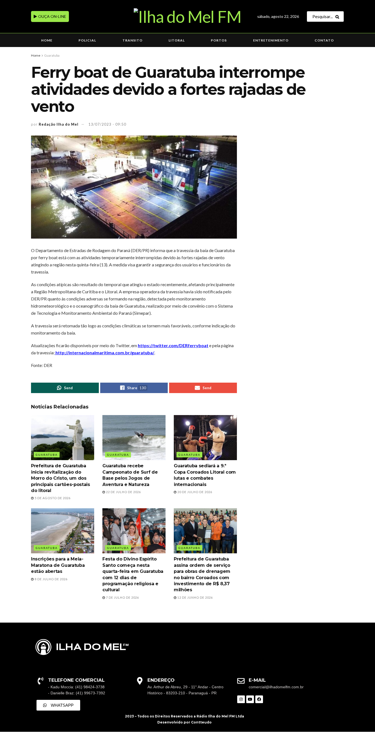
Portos (219, 40)
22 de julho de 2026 (123, 492)
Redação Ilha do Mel (59, 124)
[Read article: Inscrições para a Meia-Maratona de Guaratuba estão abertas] (62, 530)
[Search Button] (338, 16)
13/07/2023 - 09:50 (107, 124)
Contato (324, 40)
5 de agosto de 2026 (52, 498)
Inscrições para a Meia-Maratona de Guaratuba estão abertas (58, 565)
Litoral (177, 40)
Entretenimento (271, 40)
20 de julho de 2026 (194, 492)
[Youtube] (250, 699)
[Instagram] (241, 699)
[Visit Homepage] (187, 16)
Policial (87, 40)
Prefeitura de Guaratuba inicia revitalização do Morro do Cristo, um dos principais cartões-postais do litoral (60, 478)
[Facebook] (259, 699)
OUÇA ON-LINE (51, 16)
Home (46, 40)
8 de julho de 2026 (51, 579)
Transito (132, 40)
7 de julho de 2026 (122, 597)
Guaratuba (52, 55)
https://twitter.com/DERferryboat (173, 345)
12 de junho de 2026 (195, 597)
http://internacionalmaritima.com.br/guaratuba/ (104, 352)
